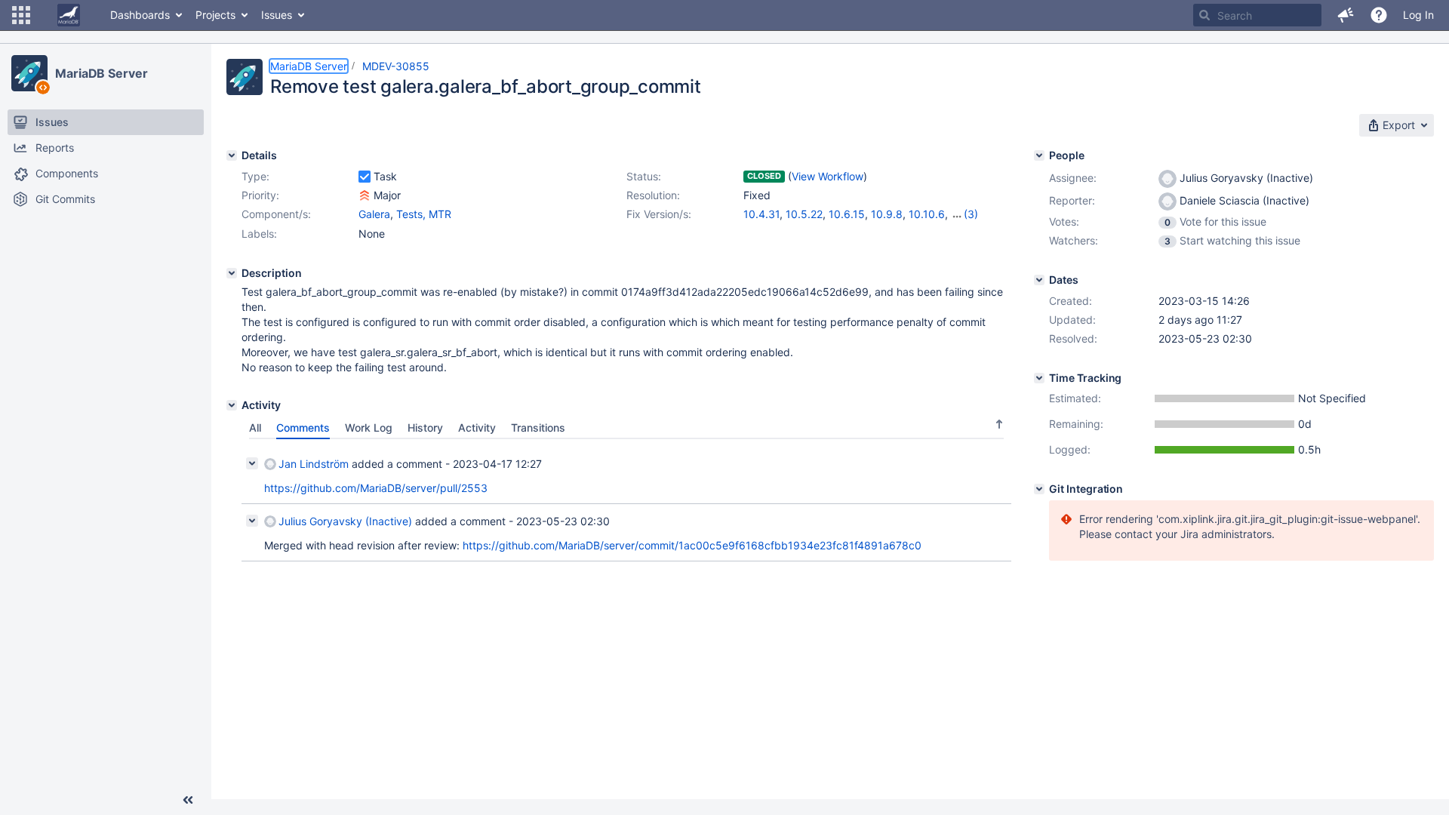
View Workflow (827, 176)
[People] (1039, 155)
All (255, 427)
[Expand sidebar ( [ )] (188, 800)
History (425, 427)
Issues (276, 14)
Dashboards (140, 14)
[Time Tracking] (1039, 378)
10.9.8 (887, 214)
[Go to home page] (69, 15)
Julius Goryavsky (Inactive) (345, 521)
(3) (971, 214)
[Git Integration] (1039, 489)
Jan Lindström (313, 463)
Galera (374, 214)
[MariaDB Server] (29, 73)
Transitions (538, 427)
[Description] (231, 273)
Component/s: (276, 214)
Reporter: (1072, 200)
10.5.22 (804, 214)
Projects (215, 14)
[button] (21, 15)
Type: (255, 176)
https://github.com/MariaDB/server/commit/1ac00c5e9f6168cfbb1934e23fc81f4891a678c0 (692, 545)
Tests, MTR (423, 214)
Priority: (260, 195)
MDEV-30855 (395, 66)
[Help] (1378, 15)
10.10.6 (927, 214)
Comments (303, 427)
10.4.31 (761, 214)
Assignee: (1073, 177)
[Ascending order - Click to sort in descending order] (999, 424)
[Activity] (231, 405)
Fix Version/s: (658, 214)
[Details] (231, 155)
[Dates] (1039, 280)
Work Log (368, 427)
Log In (1418, 14)
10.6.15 (847, 214)
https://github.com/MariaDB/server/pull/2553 (376, 487)
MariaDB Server (101, 73)
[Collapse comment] (252, 463)
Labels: (259, 233)
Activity (477, 427)
